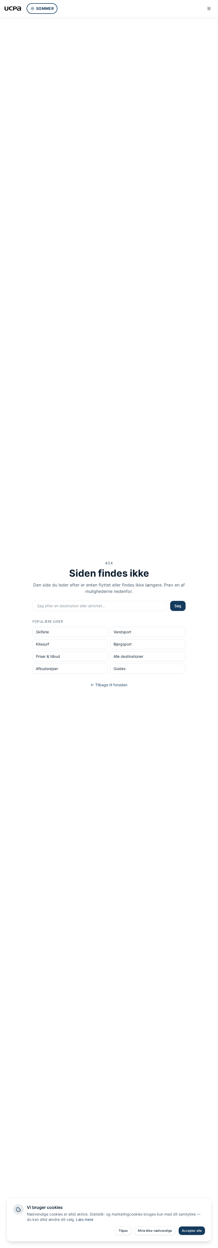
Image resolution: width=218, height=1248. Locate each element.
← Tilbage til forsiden (109, 685)
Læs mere (84, 1219)
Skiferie (42, 632)
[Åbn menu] (209, 8)
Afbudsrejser (47, 668)
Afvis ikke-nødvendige (155, 1231)
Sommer (45, 8)
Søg (177, 606)
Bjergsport (123, 644)
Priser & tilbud (48, 656)
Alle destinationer (128, 656)
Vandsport (122, 632)
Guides (119, 668)
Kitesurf (42, 644)
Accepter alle (192, 1231)
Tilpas (123, 1231)
